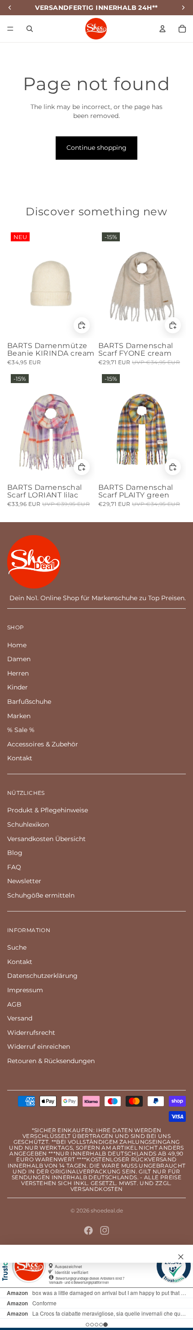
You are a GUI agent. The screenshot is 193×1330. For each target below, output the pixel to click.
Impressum (25, 990)
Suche (16, 947)
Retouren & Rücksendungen (51, 1061)
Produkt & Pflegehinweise (47, 810)
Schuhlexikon (28, 824)
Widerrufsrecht (31, 1033)
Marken (19, 716)
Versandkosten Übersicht (46, 839)
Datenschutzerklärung (42, 976)
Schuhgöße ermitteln (41, 895)
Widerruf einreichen (38, 1046)
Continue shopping (96, 148)
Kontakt (19, 758)
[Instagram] (104, 1230)
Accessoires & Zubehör (42, 744)
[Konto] (162, 29)
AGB (14, 1004)
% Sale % (21, 730)
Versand (19, 1018)
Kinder (17, 687)
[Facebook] (88, 1230)
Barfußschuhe (29, 702)
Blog (14, 853)
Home (16, 645)
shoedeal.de (107, 1210)
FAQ (14, 867)
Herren (18, 673)
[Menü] (10, 28)
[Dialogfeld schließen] (181, 1257)
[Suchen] (29, 29)
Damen (19, 659)
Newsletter (24, 881)
